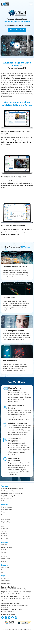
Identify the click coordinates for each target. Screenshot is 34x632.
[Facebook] (12, 617)
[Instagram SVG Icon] (16, 617)
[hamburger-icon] (31, 3)
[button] (17, 45)
